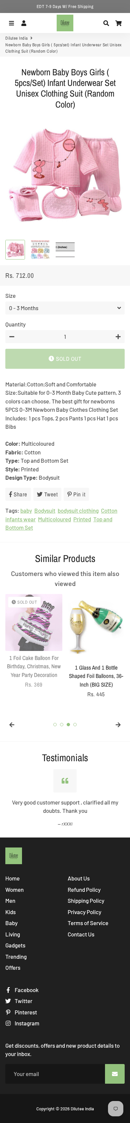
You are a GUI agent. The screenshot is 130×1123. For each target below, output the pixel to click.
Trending (16, 956)
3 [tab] (68, 724)
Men (10, 900)
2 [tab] (61, 724)
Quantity (15, 324)
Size (10, 295)
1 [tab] (55, 724)
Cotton (109, 510)
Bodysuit (44, 510)
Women (14, 889)
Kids (10, 911)
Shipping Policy (86, 900)
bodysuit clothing (78, 510)
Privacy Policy (84, 911)
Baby (11, 922)
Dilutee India (16, 38)
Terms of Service (88, 922)
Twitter (23, 1000)
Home (12, 878)
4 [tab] (75, 724)
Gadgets (15, 945)
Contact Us (81, 934)
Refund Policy (84, 889)
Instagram (26, 1023)
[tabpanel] (33, 641)
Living (12, 934)
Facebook (26, 989)
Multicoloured (54, 519)
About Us (79, 878)
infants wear (20, 519)
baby (26, 510)
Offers (12, 967)
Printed (82, 519)
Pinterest (25, 1012)
